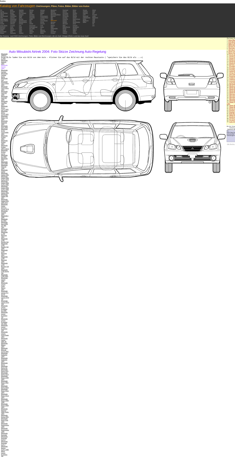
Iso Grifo (32, 28)
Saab (64, 30)
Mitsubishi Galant (4, 170)
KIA (41, 14)
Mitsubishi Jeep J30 (4, 229)
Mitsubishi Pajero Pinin (5, 386)
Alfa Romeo (4, 13)
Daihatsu (13, 33)
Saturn (65, 33)
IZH (93, 13)
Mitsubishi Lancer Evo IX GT (4, 292)
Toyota (85, 10)
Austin (2, 23)
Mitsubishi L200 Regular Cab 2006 (5, 265)
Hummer (32, 16)
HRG (30, 13)
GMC (20, 30)
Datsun (21, 11)
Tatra (74, 31)
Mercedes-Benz (56, 14)
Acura (2, 11)
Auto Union (3, 25)
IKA (30, 22)
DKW (20, 16)
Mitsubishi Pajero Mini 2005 (4, 382)
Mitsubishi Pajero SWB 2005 (5, 405)
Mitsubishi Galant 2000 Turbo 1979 (5, 178)
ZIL (93, 23)
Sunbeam (76, 27)
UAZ (93, 19)
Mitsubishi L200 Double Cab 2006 (5, 246)
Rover (64, 28)
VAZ (93, 20)
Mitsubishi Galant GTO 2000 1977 (5, 201)
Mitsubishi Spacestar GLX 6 (4, 438)
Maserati (43, 31)
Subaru (75, 25)
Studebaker (76, 22)
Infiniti (31, 23)
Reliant (65, 22)
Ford (20, 27)
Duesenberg (23, 22)
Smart (74, 17)
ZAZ (93, 22)
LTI (41, 28)
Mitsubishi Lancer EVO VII (5, 297)
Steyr (74, 20)
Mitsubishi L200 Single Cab (5, 271)
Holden (21, 33)
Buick (12, 13)
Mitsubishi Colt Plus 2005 (4, 102)
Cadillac (12, 14)
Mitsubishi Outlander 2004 (4, 354)
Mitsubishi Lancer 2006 (4, 279)
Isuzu (31, 30)
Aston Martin (4, 20)
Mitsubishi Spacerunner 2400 (5, 430)
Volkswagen (86, 17)
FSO (20, 28)
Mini (52, 19)
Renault (65, 23)
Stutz (74, 23)
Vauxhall (85, 16)
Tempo (75, 33)
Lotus (42, 27)
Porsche (65, 19)
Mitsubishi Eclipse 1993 (4, 137)
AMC (1, 17)
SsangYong (76, 19)
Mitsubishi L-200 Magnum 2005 (4, 234)
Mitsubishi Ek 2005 (4, 156)
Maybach (53, 10)
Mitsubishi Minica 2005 (4, 345)
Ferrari (21, 23)
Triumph (85, 13)
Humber (31, 14)
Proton (65, 20)
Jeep (31, 33)
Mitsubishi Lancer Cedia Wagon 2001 (4, 286)
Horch (31, 11)
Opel (52, 30)
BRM (11, 10)
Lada (94, 16)
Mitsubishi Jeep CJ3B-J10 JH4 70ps (4, 224)
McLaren (53, 13)
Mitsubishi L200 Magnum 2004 (4, 252)
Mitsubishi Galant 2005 (5, 192)
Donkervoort (23, 20)
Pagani (53, 33)
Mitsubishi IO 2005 (4, 219)
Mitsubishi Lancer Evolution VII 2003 (4, 321)
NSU (52, 27)
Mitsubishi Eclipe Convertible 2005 (4, 131)
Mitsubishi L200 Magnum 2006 (4, 259)
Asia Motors (4, 19)
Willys (84, 22)
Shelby (75, 13)
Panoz (65, 11)
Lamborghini (44, 17)
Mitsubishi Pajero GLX (5, 373)
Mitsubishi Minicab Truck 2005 (5, 349)
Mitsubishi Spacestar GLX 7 (4, 443)
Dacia (12, 28)
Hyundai (32, 17)
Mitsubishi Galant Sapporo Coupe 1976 (5, 206)
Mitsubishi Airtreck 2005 (4, 62)
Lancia (42, 19)
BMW (2, 30)
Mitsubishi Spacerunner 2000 (5, 425)
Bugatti (12, 11)
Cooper (12, 25)
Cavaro (12, 17)
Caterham (13, 16)
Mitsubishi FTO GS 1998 (4, 166)
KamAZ (94, 14)
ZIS (93, 25)
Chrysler (12, 22)
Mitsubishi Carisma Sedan (4, 75)
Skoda (75, 16)
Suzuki (75, 28)
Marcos (42, 30)
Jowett (42, 11)
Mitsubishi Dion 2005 (4, 126)
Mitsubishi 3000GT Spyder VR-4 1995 (5, 56)
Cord (11, 27)
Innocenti (32, 25)
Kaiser (42, 13)
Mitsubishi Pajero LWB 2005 (5, 377)
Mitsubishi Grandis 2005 (4, 212)
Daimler (21, 10)
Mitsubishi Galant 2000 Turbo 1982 (5, 183)
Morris (52, 23)
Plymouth (66, 16)
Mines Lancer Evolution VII (4, 453)
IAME (31, 19)
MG (52, 17)
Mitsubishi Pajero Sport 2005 (5, 395)
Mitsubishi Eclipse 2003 (4, 142)
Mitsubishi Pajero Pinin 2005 (5, 390)
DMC (20, 17)
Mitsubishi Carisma (4, 71)
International (33, 27)
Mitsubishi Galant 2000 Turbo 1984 (5, 187)
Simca (75, 14)
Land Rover (44, 20)
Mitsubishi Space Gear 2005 (4, 420)
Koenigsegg (44, 16)
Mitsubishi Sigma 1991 (5, 416)
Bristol (2, 33)
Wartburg (86, 20)
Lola (41, 25)
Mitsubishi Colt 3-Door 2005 (5, 83)
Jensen (42, 10)
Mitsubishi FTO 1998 (4, 162)
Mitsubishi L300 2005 (4, 275)
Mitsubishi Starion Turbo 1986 (5, 448)
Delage (21, 14)
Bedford (2, 27)
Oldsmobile (54, 28)
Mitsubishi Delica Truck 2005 (5, 112)
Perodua (65, 13)
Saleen (65, 31)
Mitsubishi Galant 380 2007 (4, 196)
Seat (74, 11)
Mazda (53, 11)
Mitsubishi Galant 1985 (5, 174)
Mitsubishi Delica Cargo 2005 (5, 107)
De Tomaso (22, 13)
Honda (31, 10)
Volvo (84, 19)
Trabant (85, 11)
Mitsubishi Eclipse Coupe (4, 152)
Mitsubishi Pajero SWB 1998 (5, 400)
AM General (4, 16)
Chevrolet (13, 20)
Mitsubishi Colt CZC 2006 (4, 98)
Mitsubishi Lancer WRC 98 (4, 340)
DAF (11, 31)
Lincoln (42, 23)
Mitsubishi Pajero (4, 363)
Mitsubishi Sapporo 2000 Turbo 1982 (5, 411)
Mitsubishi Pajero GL (4, 367)
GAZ (93, 11)
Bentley (2, 28)
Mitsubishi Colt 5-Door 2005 (5, 88)
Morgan (53, 22)
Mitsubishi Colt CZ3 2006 (4, 93)
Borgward (3, 31)
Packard (53, 31)
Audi (1, 22)
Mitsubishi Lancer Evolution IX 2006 (4, 308)
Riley (64, 25)
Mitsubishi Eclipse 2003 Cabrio (5, 147)
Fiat (20, 25)
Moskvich (95, 17)
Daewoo (12, 30)
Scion (74, 10)
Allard (2, 14)
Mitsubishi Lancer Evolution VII (4, 314)
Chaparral (13, 19)
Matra (42, 33)
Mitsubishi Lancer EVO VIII (5, 302)
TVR (84, 14)
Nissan (53, 25)
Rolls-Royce (66, 27)
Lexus (42, 22)
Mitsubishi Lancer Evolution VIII (4, 328)
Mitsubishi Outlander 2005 (4, 359)
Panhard (65, 10)
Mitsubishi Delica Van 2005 (4, 117)
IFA (30, 20)
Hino (20, 31)
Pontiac (65, 17)
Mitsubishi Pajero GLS (4, 370)
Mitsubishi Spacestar (4, 434)
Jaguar (31, 31)
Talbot (75, 30)
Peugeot (65, 14)
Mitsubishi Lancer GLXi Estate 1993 (5, 334)
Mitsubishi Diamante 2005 (4, 122)
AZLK (94, 10)
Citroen (12, 23)
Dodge (21, 19)
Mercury (53, 16)
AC (1, 10)
